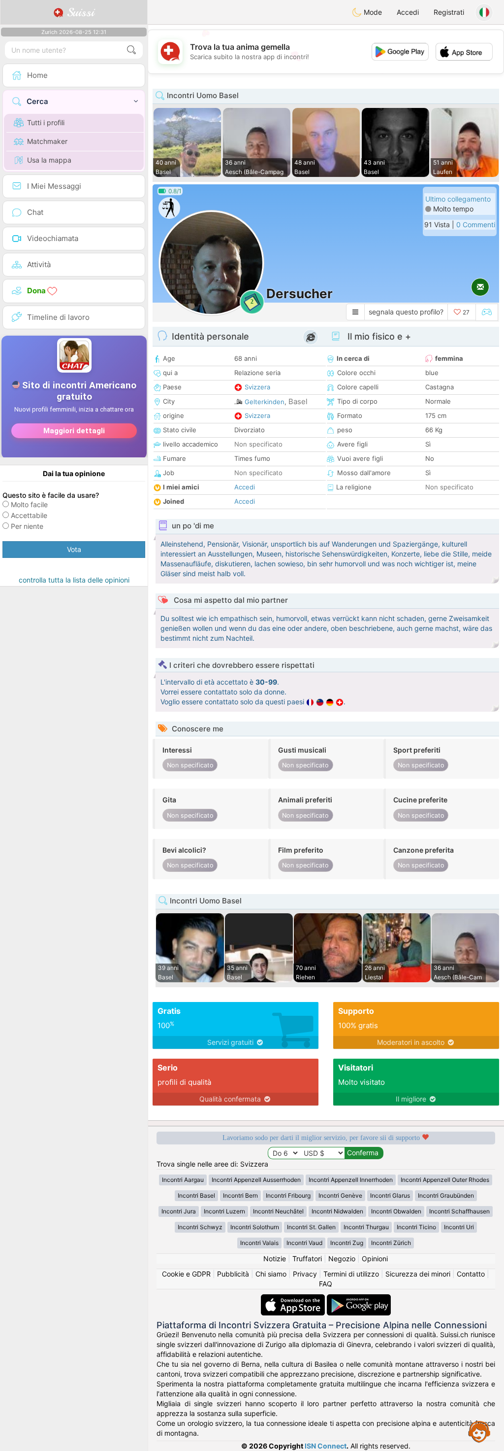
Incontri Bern (240, 1195)
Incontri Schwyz (200, 1227)
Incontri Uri (459, 1227)
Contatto (471, 1274)
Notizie (274, 1258)
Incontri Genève (340, 1195)
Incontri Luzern (224, 1211)
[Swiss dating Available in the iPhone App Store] (294, 1299)
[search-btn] (131, 50)
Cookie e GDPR (186, 1274)
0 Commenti (475, 224)
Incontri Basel (196, 1195)
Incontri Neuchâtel (278, 1211)
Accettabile (29, 515)
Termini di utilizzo (351, 1274)
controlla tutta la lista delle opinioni (74, 580)
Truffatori (307, 1258)
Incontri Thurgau (366, 1227)
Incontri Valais (259, 1242)
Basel (298, 401)
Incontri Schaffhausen (459, 1211)
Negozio (341, 1258)
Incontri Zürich (391, 1242)
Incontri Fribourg (288, 1195)
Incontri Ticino (416, 1227)
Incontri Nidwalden (337, 1211)
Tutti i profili (45, 122)
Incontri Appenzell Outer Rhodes (445, 1179)
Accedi (408, 12)
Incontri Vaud (304, 1242)
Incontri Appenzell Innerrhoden (351, 1179)
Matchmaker (47, 141)
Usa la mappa (49, 160)
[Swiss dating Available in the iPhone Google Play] (359, 1299)
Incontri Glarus (390, 1195)
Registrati (449, 12)
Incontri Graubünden (446, 1195)
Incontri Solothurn (254, 1227)
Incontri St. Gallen (311, 1227)
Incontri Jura (178, 1211)
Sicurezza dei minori (417, 1274)
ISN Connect (325, 1446)
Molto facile (29, 504)
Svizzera (257, 387)
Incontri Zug (346, 1242)
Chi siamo (270, 1274)
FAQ (325, 1283)
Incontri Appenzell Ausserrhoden (256, 1179)
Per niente (27, 526)
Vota (74, 549)
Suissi (78, 12)
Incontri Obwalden (396, 1211)
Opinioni (375, 1258)
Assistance (479, 1431)
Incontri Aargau (183, 1179)
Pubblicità (233, 1274)
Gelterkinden (264, 402)
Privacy (305, 1274)
